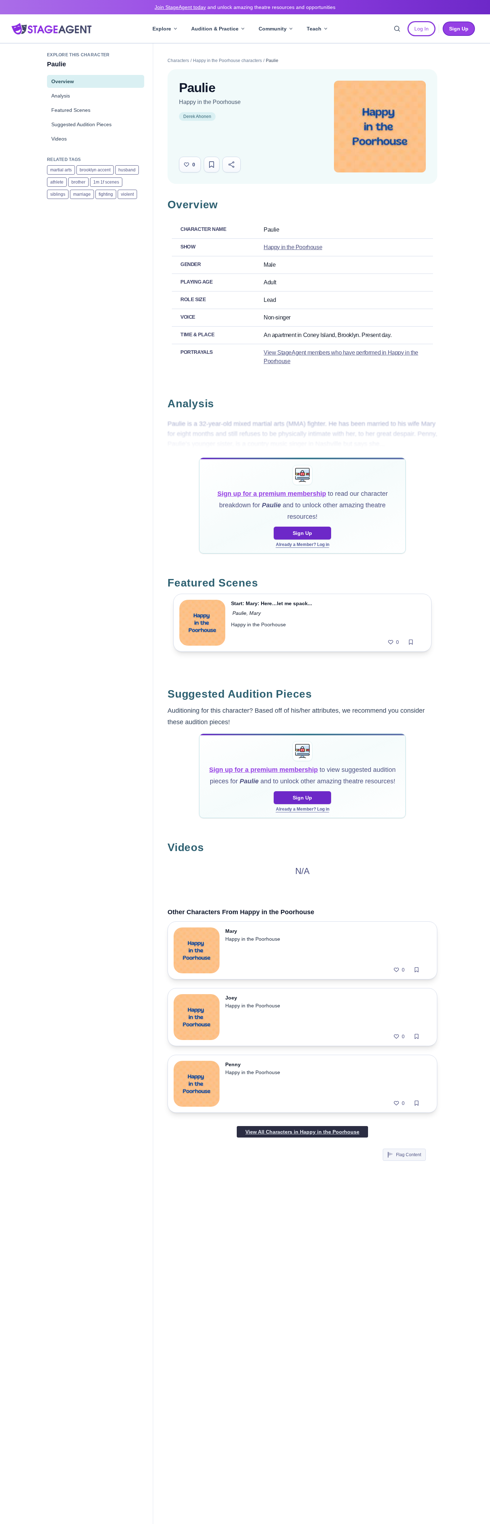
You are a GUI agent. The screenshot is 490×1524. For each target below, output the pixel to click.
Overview (62, 81)
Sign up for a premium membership (271, 493)
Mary (255, 613)
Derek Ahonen (197, 116)
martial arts (61, 169)
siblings (57, 194)
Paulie (239, 613)
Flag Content (408, 1154)
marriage (82, 194)
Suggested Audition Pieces (81, 124)
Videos (59, 139)
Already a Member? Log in (302, 544)
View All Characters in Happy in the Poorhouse (302, 1132)
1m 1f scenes (106, 182)
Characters (178, 60)
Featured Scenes (70, 110)
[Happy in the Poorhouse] (380, 126)
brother (78, 182)
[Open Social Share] (231, 164)
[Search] (397, 29)
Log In (421, 29)
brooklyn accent (95, 169)
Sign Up (302, 533)
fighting (106, 194)
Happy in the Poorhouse (210, 102)
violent (127, 194)
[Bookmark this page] (212, 164)
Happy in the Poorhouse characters (227, 60)
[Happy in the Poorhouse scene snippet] (202, 623)
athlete (56, 182)
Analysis (60, 96)
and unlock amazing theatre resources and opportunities (245, 7)
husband (127, 169)
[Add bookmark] (411, 642)
